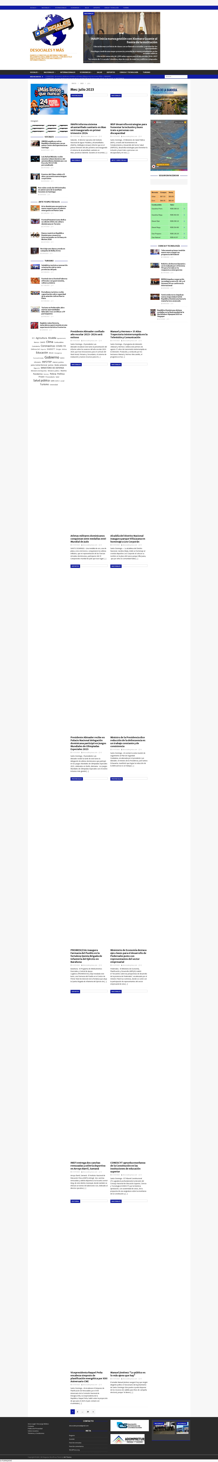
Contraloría (36, 346)
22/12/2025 (162, 319)
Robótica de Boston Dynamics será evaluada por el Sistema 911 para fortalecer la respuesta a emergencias (173, 267)
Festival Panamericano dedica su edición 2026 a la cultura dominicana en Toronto (53, 222)
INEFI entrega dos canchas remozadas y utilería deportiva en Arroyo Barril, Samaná (88, 1165)
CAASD (42, 342)
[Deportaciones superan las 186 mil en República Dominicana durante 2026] (164, 1428)
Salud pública (41, 380)
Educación (42, 352)
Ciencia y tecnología (111, 8)
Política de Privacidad (35, 1428)
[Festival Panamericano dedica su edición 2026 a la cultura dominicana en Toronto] (35, 221)
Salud (87, 8)
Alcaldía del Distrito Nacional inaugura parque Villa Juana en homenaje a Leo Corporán (127, 538)
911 (33, 338)
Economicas (75, 8)
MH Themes (67, 1457)
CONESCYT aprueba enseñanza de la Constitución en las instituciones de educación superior (127, 1167)
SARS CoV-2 (55, 381)
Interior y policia (58, 362)
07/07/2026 (46, 167)
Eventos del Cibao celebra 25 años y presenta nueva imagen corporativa (54, 176)
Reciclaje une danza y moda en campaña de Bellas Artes (52, 250)
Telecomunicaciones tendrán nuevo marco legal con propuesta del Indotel (173, 252)
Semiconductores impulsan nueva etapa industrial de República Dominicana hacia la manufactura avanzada (173, 298)
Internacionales (60, 8)
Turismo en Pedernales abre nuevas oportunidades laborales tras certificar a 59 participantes (53, 311)
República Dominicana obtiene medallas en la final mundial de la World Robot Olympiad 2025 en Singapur (170, 313)
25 (88, 1412)
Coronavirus (48, 345)
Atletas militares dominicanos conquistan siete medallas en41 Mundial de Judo (88, 538)
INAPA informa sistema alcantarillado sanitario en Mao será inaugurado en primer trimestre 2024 (88, 129)
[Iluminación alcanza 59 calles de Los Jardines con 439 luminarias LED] (187, 1430)
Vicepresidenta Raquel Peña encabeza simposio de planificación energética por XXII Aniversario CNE (89, 1377)
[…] (106, 153)
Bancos (36, 342)
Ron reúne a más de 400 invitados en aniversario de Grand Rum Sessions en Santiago (52, 190)
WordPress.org (74, 1450)
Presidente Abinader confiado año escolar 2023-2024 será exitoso (87, 334)
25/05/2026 (43, 194)
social (62, 381)
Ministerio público (53, 371)
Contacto (31, 1426)
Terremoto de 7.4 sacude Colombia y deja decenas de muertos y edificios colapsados (122, 59)
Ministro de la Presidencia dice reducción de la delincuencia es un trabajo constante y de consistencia (127, 742)
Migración (37, 368)
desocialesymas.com (90, 136)
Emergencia (58, 353)
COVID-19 (61, 346)
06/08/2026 (45, 330)
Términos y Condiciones (36, 1433)
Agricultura (41, 337)
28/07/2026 (46, 150)
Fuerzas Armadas (38, 358)
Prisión (42, 377)
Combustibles (59, 342)
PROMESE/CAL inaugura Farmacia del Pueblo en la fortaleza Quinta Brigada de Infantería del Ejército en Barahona (86, 956)
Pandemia (38, 374)
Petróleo (46, 374)
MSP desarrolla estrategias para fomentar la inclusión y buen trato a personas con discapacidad (128, 129)
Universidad (54, 385)
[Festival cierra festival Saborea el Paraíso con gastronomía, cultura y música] (35, 281)
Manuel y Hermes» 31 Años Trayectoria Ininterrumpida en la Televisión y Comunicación (128, 334)
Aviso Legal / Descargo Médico (38, 1424)
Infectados (37, 362)
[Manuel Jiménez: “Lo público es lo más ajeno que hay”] (128, 1285)
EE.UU (51, 353)
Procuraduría (50, 377)
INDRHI (62, 358)
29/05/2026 (46, 181)
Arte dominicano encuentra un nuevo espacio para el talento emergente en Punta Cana (53, 208)
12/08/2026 (46, 213)
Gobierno (52, 357)
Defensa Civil (35, 349)
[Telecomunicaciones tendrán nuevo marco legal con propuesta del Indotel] (155, 252)
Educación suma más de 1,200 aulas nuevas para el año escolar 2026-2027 (127, 56)
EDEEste (64, 349)
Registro (72, 1435)
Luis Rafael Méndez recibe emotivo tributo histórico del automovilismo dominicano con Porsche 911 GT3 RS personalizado (54, 161)
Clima (49, 342)
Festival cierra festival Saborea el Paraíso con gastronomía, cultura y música (54, 281)
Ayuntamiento (61, 338)
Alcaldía (52, 337)
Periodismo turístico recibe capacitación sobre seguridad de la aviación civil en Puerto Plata (53, 295)
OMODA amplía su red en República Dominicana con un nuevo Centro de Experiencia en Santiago (54, 144)
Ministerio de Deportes (39, 371)
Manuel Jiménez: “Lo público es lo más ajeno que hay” (127, 1374)
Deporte (43, 349)
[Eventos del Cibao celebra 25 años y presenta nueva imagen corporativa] (35, 176)
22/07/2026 (46, 242)
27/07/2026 (46, 226)
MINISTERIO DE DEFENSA (52, 367)
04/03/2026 (166, 303)
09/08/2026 (46, 316)
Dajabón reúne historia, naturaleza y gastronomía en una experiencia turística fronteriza (53, 325)
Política (60, 373)
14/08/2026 (166, 257)
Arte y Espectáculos (49, 202)
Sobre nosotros (33, 1431)
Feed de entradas (75, 1443)
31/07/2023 (76, 136)
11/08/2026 (46, 285)
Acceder (72, 1439)
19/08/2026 (46, 272)
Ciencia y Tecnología (169, 246)
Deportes (96, 8)
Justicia (50, 365)
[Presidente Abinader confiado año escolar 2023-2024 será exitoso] (89, 244)
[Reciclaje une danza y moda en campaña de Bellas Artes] (35, 251)
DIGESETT (51, 349)
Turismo (126, 8)
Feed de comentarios (76, 1446)
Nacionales (45, 8)
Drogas (58, 349)
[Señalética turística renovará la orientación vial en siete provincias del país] (35, 266)
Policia (53, 373)
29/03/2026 (166, 288)
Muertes (64, 371)
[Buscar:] (176, 76)
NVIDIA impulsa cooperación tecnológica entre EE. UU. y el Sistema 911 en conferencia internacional (173, 282)
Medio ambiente (60, 365)
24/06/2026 (45, 253)
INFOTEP (47, 361)
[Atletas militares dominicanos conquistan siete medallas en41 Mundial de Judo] (89, 448)
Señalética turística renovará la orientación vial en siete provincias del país (54, 267)
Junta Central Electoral (39, 365)
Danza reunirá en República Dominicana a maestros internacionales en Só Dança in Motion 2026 (53, 236)
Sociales (33, 8)
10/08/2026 (46, 301)
